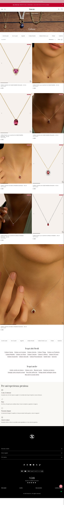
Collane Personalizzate (36, 356)
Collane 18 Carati (53, 354)
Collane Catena (9, 352)
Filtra (59, 39)
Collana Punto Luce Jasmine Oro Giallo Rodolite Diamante (12, 136)
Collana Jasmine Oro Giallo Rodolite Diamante (13, 85)
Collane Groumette (12, 356)
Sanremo (54, 356)
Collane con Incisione (20, 352)
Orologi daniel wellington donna (47, 372)
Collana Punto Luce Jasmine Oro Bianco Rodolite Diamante (12, 236)
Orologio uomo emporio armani (16, 372)
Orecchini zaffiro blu (31, 372)
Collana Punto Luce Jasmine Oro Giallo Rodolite (46, 85)
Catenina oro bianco (48, 370)
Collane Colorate (32, 354)
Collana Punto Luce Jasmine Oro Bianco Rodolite (46, 235)
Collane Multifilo (10, 354)
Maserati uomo (38, 370)
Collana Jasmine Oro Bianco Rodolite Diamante (14, 185)
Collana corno (29, 370)
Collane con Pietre (21, 354)
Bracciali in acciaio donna (32, 374)
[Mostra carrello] (62, 9)
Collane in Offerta (43, 354)
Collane (27, 13)
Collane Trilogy (42, 352)
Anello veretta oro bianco (17, 370)
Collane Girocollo (23, 356)
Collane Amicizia (31, 352)
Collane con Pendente (53, 352)
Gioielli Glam (47, 356)
